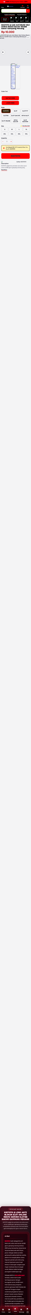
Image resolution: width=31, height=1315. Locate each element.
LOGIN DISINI (10, 103)
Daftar (15, 1311)
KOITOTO (15, 156)
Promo (3, 1312)
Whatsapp (21, 1312)
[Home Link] (10, 6)
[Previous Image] (3, 52)
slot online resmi (19, 1275)
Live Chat (27, 1312)
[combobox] (13, 11)
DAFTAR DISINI (10, 98)
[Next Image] (28, 52)
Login (9, 1312)
